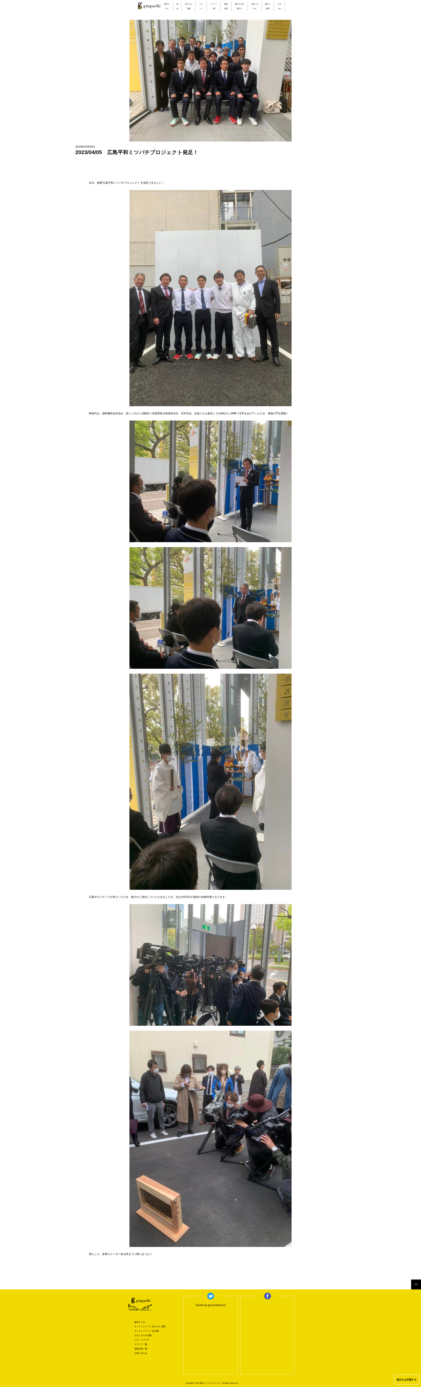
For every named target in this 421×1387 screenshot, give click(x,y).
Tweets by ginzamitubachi (210, 1305)
